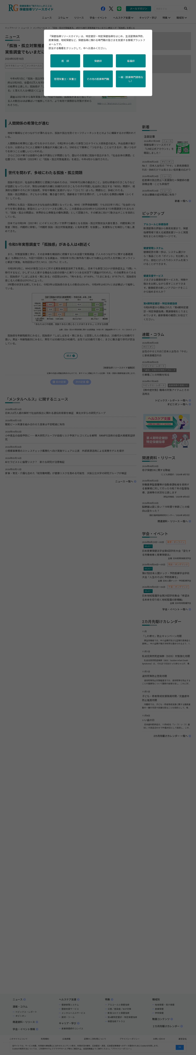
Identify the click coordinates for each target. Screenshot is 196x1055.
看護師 (130, 61)
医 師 (65, 61)
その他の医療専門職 (98, 79)
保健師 (98, 61)
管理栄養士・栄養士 (65, 79)
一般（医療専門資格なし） (130, 79)
